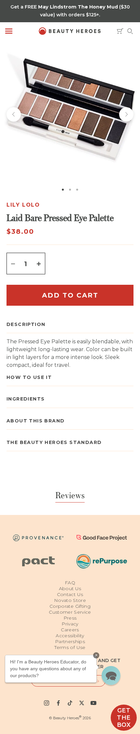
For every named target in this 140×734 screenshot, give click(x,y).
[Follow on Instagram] (46, 703)
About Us (70, 588)
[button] (111, 675)
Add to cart (70, 295)
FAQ (70, 583)
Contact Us (70, 594)
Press (70, 618)
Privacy (70, 624)
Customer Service (70, 612)
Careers (70, 630)
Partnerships (70, 641)
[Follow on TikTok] (70, 703)
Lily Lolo (23, 205)
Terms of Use (69, 647)
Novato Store (70, 600)
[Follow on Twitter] (81, 703)
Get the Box (124, 717)
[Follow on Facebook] (58, 703)
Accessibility (70, 636)
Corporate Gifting (70, 606)
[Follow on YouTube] (93, 703)
